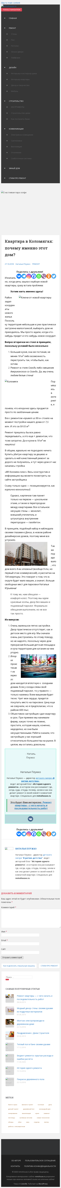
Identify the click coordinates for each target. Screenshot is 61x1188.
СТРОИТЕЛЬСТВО (16, 101)
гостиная (41, 1104)
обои (19, 1122)
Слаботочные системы (21, 158)
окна (27, 1122)
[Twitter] (53, 276)
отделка (36, 1122)
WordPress (43, 1184)
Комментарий (8, 907)
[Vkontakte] (18, 276)
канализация (26, 1113)
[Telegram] (23, 276)
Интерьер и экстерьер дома (24, 73)
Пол (12, 40)
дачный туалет (13, 1109)
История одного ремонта (29, 1068)
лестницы (11, 1118)
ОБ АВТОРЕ (16, 1160)
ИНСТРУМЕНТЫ (17, 107)
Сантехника (16, 140)
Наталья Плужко (23, 264)
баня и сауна (12, 1104)
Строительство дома (20, 113)
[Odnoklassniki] (48, 276)
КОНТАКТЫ (15, 1166)
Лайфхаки (15, 57)
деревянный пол (28, 1109)
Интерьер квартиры (20, 79)
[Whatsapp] (38, 276)
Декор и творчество (20, 85)
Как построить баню (20, 119)
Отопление (16, 152)
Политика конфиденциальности (40, 1166)
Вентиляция (16, 146)
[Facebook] (33, 276)
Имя (4, 931)
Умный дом (14, 168)
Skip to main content (10, 2)
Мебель (14, 91)
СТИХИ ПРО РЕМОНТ (17, 178)
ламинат (47, 1113)
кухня (37, 1113)
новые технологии (43, 1118)
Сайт (3, 949)
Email (4, 940)
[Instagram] (28, 276)
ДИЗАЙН (12, 67)
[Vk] (30, 819)
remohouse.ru (40, 1176)
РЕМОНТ (12, 28)
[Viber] (43, 276)
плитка (46, 1122)
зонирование (12, 1113)
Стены (14, 34)
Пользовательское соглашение (40, 1160)
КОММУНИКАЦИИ (16, 129)
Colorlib (24, 1184)
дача (50, 1104)
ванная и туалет (27, 1104)
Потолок (15, 46)
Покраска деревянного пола (30, 1079)
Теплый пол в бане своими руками (33, 1044)
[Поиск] (7, 979)
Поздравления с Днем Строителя (33, 1033)
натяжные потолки (26, 1118)
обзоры (10, 1122)
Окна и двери (17, 51)
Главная (13, 18)
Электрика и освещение (22, 134)
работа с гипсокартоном (16, 1126)
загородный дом (44, 1109)
